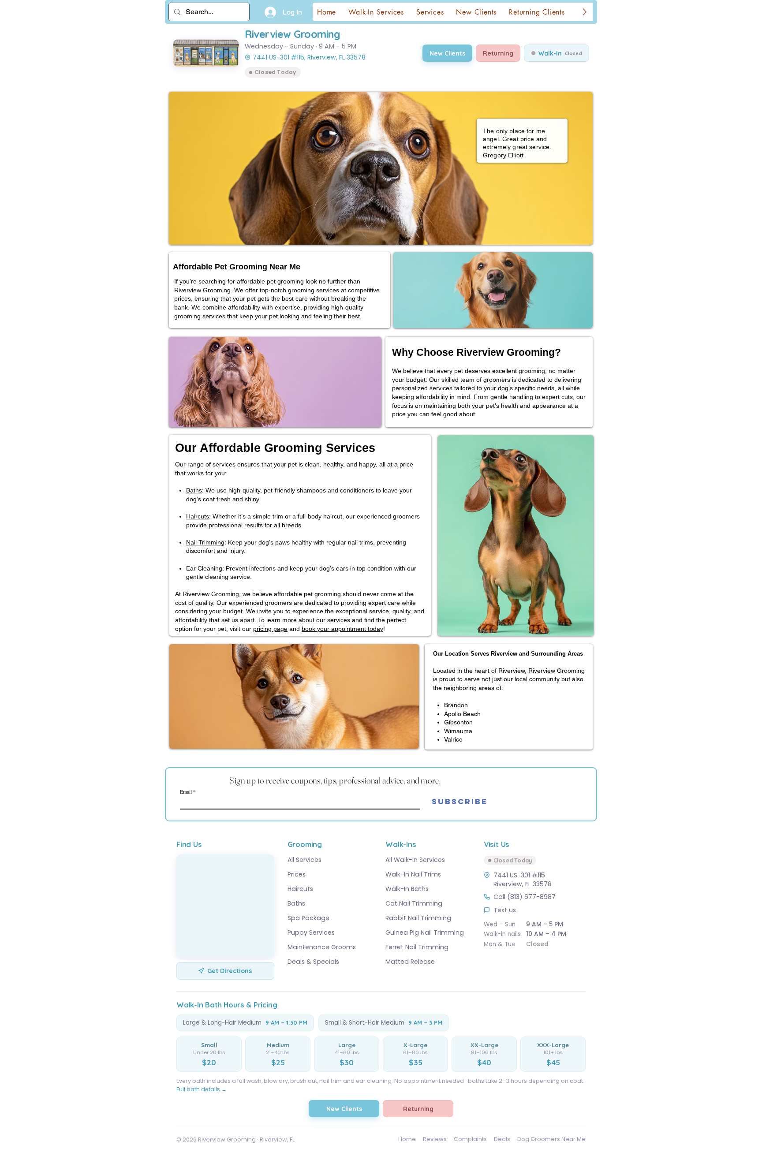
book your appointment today (342, 628)
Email (186, 791)
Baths (194, 490)
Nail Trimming (205, 542)
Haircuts (197, 516)
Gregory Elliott (503, 155)
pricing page (270, 628)
